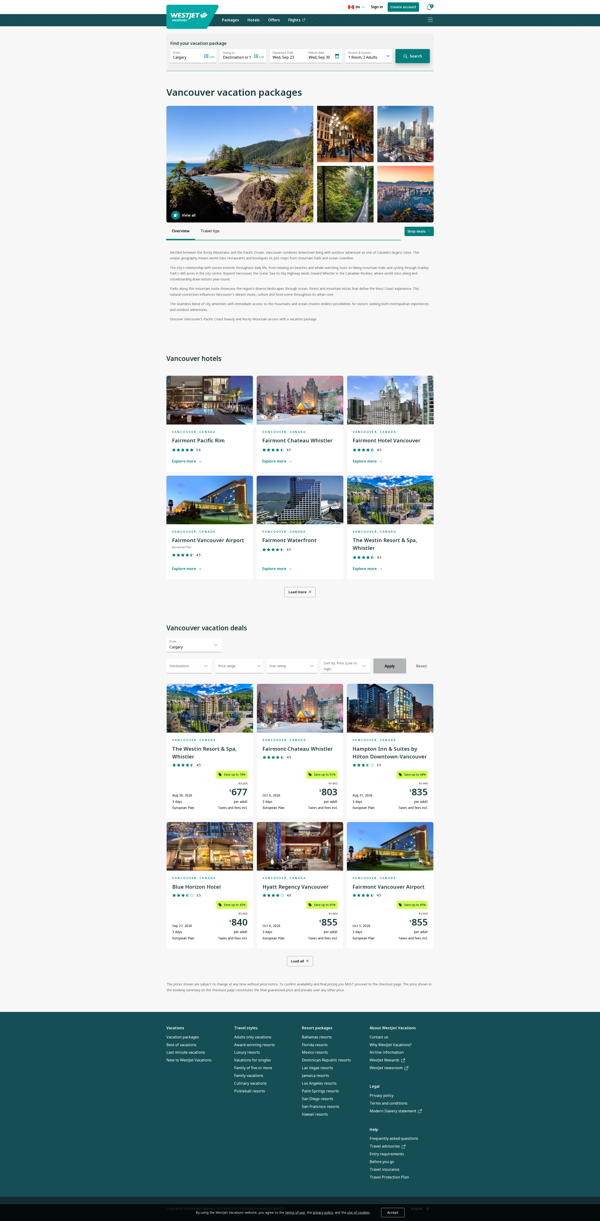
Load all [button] (297, 961)
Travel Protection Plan (389, 1177)
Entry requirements (387, 1153)
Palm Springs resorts (320, 1091)
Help (374, 1129)
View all (188, 215)
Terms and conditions (389, 1103)
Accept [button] (392, 1212)
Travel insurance (384, 1169)
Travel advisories (385, 1146)
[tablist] (195, 231)
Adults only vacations (252, 1037)
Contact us (379, 1037)
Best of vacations (181, 1044)
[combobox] (194, 645)
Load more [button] (298, 592)
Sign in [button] (377, 6)
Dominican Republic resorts (326, 1060)
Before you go (382, 1161)
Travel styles (246, 1027)
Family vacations (248, 1075)
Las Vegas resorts (317, 1067)
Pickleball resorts (249, 1091)
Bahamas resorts (317, 1037)
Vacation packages (182, 1037)
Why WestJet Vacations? (391, 1044)
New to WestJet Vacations (189, 1060)
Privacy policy (382, 1095)
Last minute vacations (185, 1052)
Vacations (175, 1027)
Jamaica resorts (315, 1075)
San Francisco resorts (320, 1106)
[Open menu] (430, 20)
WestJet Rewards (384, 1060)
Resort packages (317, 1027)
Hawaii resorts (315, 1114)
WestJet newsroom (386, 1067)
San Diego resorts (317, 1098)
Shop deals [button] (416, 231)
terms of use (295, 1212)
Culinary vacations (250, 1083)
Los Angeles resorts (319, 1083)
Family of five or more (253, 1067)
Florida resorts (315, 1044)
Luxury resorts (247, 1052)
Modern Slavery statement (393, 1111)
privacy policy (323, 1212)
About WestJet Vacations (393, 1027)
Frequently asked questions (394, 1138)
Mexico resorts (315, 1052)
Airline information (387, 1052)
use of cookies (358, 1212)
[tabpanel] (300, 287)
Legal (374, 1086)
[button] (429, 7)
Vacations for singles (252, 1060)
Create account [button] (403, 7)
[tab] (180, 231)
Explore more (184, 461)
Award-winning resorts (254, 1044)
